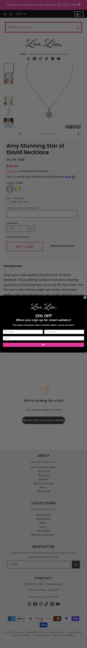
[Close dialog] (85, 297)
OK (43, 345)
